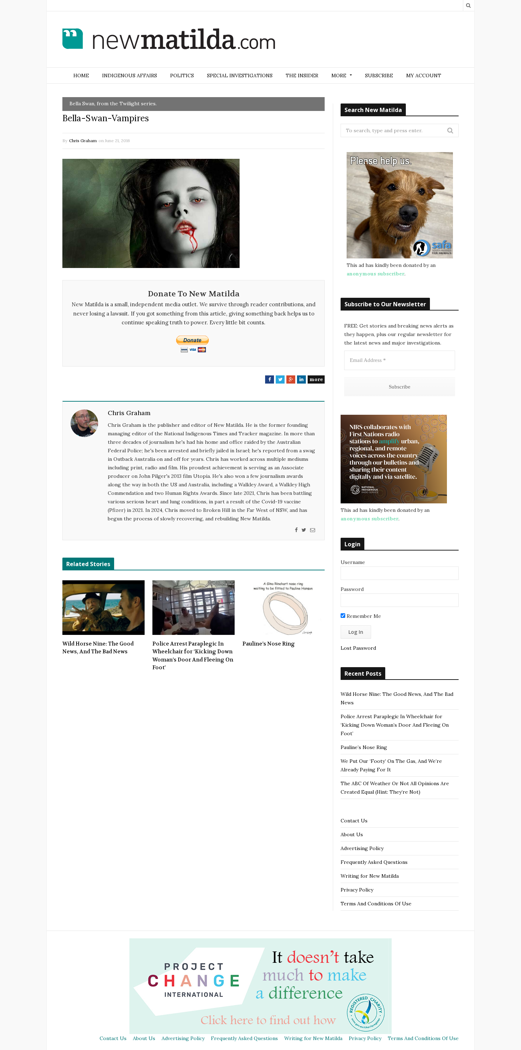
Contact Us (354, 820)
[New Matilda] (168, 40)
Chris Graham (83, 140)
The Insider (302, 75)
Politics (182, 75)
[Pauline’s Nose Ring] (283, 607)
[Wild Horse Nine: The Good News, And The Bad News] (103, 607)
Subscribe (379, 75)
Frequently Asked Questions (374, 862)
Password (352, 589)
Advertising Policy (362, 848)
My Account (423, 75)
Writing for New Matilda (370, 876)
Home (81, 75)
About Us (352, 834)
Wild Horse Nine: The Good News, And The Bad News (98, 647)
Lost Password (358, 648)
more (316, 379)
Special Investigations (240, 75)
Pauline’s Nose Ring (268, 643)
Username (353, 562)
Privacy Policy (357, 890)
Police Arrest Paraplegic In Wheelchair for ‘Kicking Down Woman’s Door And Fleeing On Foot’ (192, 655)
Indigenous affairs (129, 75)
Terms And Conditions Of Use (376, 903)
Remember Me (363, 616)
